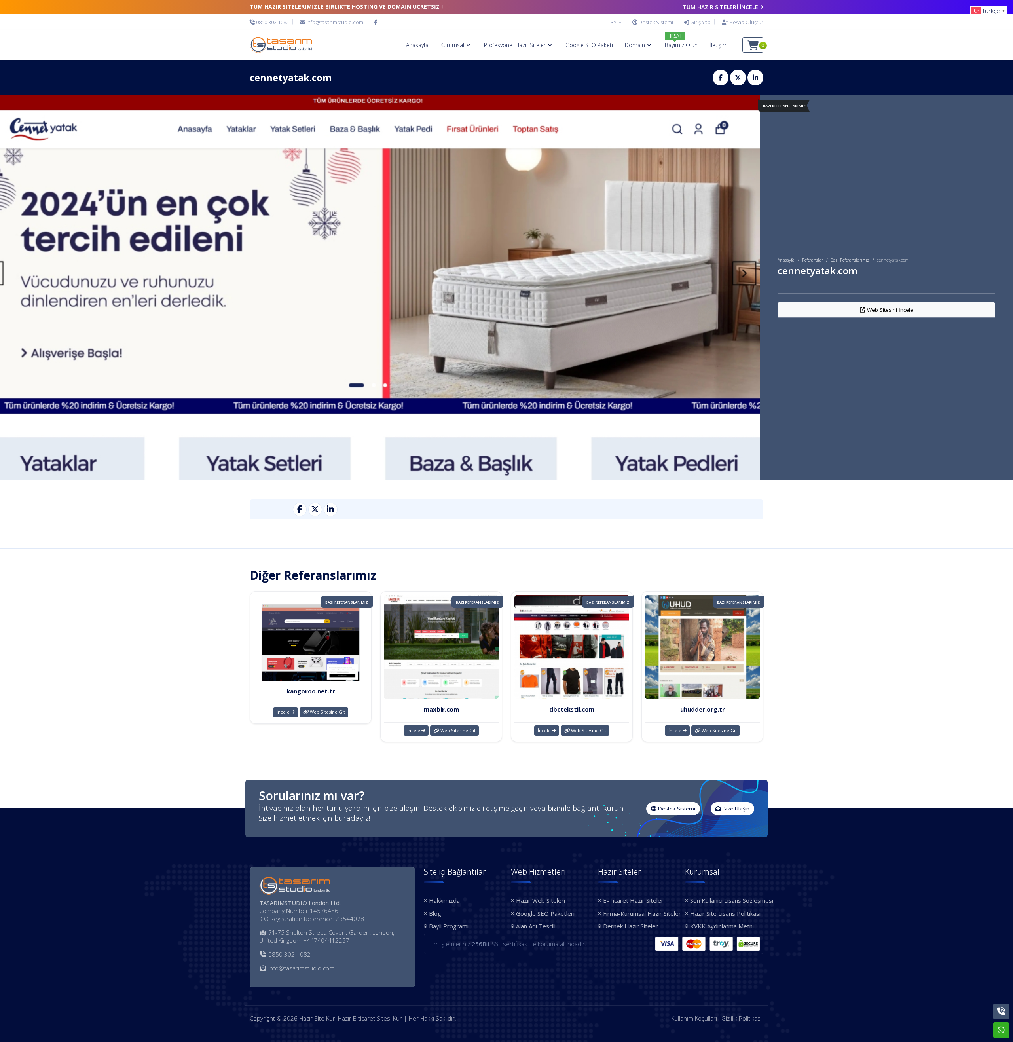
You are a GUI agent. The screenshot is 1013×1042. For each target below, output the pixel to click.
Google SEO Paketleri (545, 913)
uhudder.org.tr (702, 709)
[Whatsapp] (1001, 1030)
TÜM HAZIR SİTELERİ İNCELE (720, 7)
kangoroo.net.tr (310, 691)
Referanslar (812, 260)
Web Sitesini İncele (889, 309)
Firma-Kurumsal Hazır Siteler (639, 913)
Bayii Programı (449, 926)
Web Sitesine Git (327, 712)
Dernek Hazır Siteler (630, 926)
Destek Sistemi (675, 808)
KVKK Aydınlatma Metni (722, 926)
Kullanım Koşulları (694, 1018)
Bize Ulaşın (735, 808)
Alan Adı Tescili (536, 926)
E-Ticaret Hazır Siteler (633, 900)
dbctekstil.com (571, 709)
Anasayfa (786, 260)
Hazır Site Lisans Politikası (725, 913)
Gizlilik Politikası (741, 1018)
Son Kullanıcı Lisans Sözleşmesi (726, 900)
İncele (284, 712)
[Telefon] (1001, 1011)
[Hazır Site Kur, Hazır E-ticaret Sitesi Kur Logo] (281, 45)
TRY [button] (613, 22)
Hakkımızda (444, 900)
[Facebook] (375, 22)
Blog (435, 913)
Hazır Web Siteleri (540, 900)
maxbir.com (441, 709)
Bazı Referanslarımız (850, 260)
